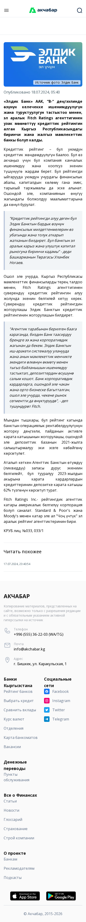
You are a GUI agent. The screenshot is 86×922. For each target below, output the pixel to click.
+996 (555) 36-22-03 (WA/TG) (38, 634)
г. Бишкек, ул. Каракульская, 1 (40, 663)
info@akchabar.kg (29, 649)
